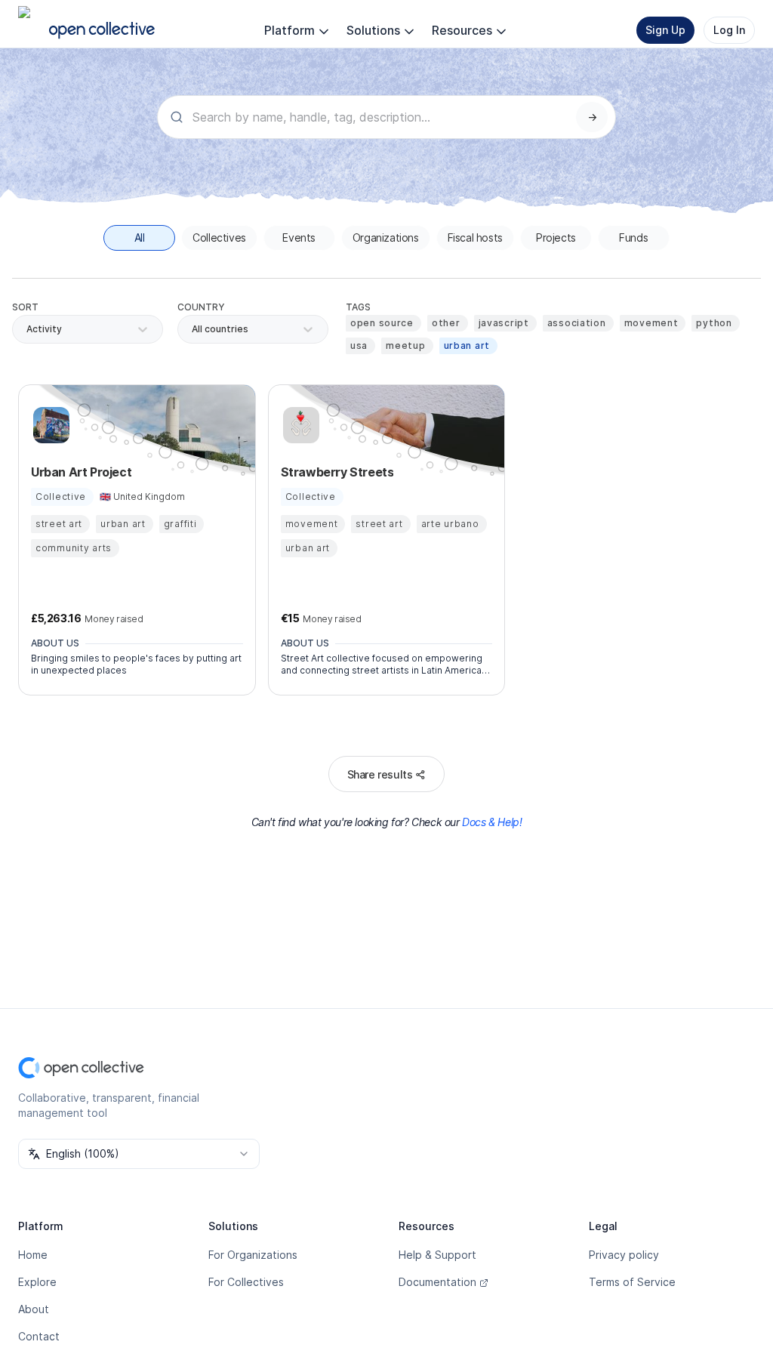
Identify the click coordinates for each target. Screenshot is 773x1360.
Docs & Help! (492, 822)
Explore (37, 1281)
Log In (729, 29)
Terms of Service (632, 1281)
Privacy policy (624, 1254)
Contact (39, 1336)
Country (201, 307)
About (33, 1309)
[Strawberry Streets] (299, 425)
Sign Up (665, 29)
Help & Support (437, 1254)
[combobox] (193, 329)
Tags (358, 307)
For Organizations (252, 1254)
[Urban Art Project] (49, 425)
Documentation (437, 1281)
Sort (25, 307)
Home (33, 1254)
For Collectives (246, 1281)
